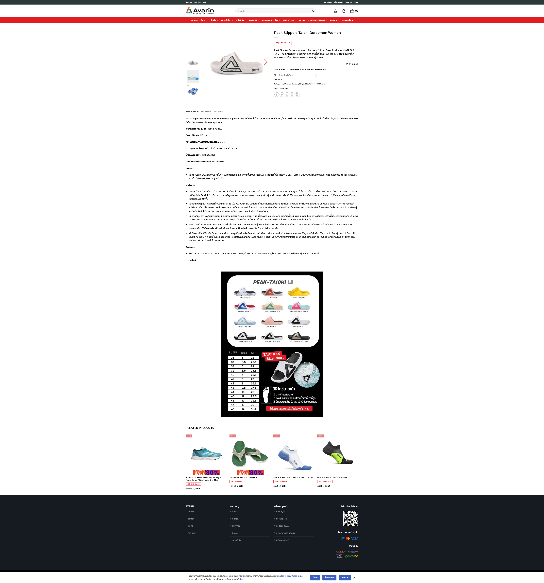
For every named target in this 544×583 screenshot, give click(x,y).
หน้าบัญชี (280, 511)
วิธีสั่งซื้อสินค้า (282, 525)
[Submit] (313, 11)
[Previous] (186, 464)
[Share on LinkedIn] (297, 94)
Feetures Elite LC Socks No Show (332, 477)
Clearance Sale (316, 20)
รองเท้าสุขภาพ (319, 83)
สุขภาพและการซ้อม (270, 20)
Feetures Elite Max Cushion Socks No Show (293, 477)
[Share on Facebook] (276, 94)
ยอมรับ (344, 577)
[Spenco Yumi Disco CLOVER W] (250, 453)
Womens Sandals (291, 83)
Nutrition (288, 20)
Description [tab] (192, 111)
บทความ (333, 20)
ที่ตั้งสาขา (348, 2)
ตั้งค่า (241, 579)
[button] (265, 62)
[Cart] (344, 11)
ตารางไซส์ (353, 64)
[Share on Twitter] (282, 94)
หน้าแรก (194, 20)
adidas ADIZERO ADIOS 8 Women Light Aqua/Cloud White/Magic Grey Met (203, 478)
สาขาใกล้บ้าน (347, 20)
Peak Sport (284, 88)
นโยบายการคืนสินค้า (285, 533)
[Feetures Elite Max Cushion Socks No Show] (293, 453)
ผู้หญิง (213, 20)
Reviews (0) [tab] (206, 111)
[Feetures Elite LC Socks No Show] (337, 453)
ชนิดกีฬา (240, 20)
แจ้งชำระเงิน (338, 2)
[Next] (358, 464)
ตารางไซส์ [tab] (218, 111)
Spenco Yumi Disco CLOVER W (244, 477)
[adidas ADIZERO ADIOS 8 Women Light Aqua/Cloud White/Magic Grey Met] (206, 453)
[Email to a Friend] (287, 94)
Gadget (253, 20)
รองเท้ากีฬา (226, 20)
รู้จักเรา (191, 518)
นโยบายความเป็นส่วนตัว (290, 575)
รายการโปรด (327, 2)
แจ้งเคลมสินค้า (282, 540)
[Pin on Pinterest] (292, 94)
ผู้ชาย (203, 20)
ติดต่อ (356, 2)
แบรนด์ (302, 20)
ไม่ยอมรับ (329, 577)
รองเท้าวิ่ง (309, 83)
